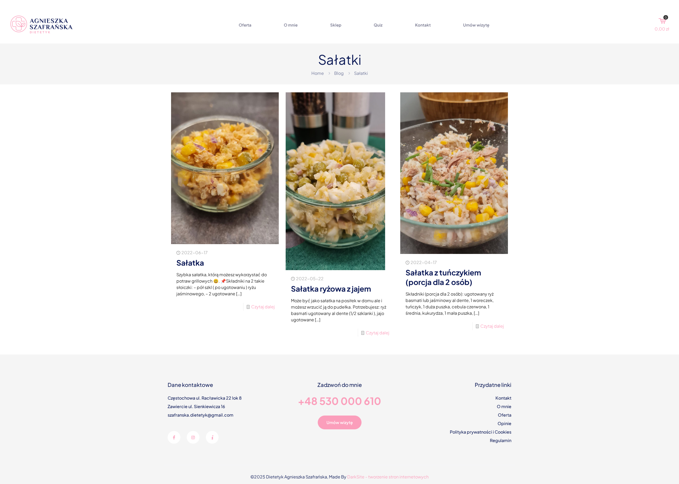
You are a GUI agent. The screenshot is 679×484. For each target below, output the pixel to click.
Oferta (504, 415)
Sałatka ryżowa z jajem (331, 288)
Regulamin (500, 440)
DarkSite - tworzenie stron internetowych (388, 476)
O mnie (504, 406)
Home (317, 73)
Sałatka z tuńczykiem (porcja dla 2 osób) (443, 277)
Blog (339, 73)
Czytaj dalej (263, 306)
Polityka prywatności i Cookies (480, 432)
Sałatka (190, 262)
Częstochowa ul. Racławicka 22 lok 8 (205, 398)
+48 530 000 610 (339, 401)
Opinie (504, 423)
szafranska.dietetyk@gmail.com (200, 415)
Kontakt (503, 398)
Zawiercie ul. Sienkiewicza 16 (196, 406)
